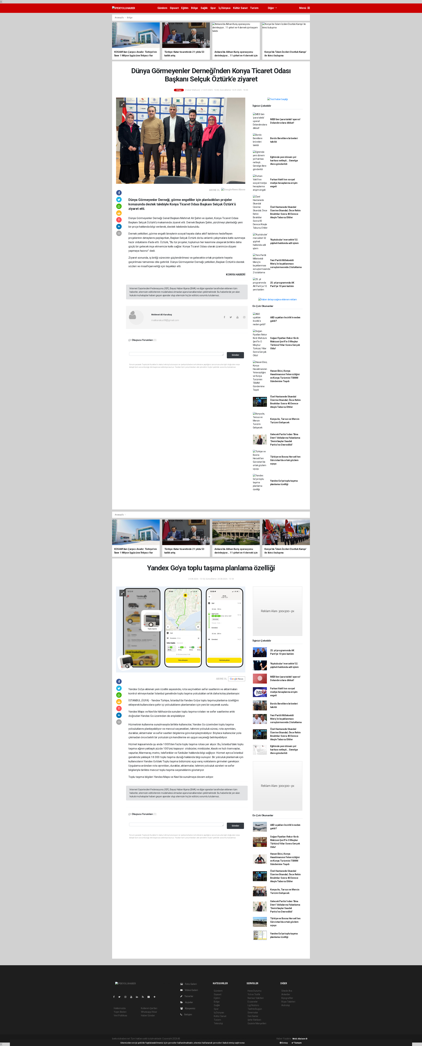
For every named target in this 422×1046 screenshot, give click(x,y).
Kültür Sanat (240, 8)
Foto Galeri (190, 984)
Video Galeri (191, 990)
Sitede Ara (286, 990)
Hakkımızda (120, 1008)
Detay (285, 1043)
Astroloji (285, 1005)
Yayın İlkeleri (120, 1012)
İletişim (188, 1014)
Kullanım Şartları (149, 1008)
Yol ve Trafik (254, 994)
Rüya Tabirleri (288, 1001)
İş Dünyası (224, 8)
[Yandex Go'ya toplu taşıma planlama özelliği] (180, 629)
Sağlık (204, 8)
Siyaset (174, 8)
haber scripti (214, 1038)
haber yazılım (228, 1038)
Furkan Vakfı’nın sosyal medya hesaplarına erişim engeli (284, 183)
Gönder (235, 355)
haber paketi (201, 1038)
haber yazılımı (188, 1038)
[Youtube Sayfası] (132, 997)
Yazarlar (188, 996)
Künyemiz (189, 1008)
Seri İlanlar (253, 1016)
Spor (213, 8)
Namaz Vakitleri (256, 998)
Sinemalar (253, 1012)
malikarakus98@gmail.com (165, 320)
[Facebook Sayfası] (115, 997)
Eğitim (184, 8)
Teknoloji (218, 1023)
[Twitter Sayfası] (120, 997)
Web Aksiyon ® (299, 1038)
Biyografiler (287, 998)
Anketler (285, 994)
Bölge (194, 8)
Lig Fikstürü (253, 1005)
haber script (241, 1038)
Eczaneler (253, 1001)
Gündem (162, 8)
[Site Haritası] (150, 997)
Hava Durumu (254, 990)
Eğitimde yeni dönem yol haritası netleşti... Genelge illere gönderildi (284, 160)
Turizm (254, 8)
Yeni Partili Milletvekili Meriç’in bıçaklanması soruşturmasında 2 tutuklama (286, 264)
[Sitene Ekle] (156, 997)
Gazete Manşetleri (257, 1023)
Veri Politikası (120, 1015)
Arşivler (188, 1002)
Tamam (298, 1043)
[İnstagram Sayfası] (126, 997)
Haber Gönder (148, 1015)
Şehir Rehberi (254, 1019)
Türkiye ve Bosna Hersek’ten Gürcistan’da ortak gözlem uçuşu (285, 460)
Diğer (271, 8)
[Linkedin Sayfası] (138, 997)
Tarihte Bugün (255, 1009)
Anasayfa (119, 17)
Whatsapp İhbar (149, 1012)
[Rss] (144, 997)
